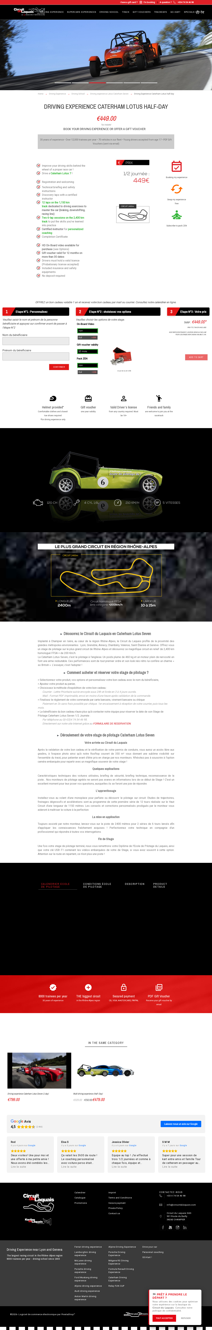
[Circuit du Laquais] (29, 12)
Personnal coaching (153, 1252)
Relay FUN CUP (116, 1286)
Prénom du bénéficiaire (16, 350)
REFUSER (186, 1318)
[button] (63, 83)
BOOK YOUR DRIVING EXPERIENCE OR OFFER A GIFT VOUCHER (104, 129)
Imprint (112, 1192)
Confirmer (59, 367)
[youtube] (170, 1227)
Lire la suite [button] (18, 1166)
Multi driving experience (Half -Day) (88, 1093)
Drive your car (149, 1247)
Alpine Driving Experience (122, 1247)
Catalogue (80, 1197)
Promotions (81, 1203)
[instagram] (178, 1227)
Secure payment (117, 1203)
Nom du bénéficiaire (14, 335)
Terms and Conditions (120, 1197)
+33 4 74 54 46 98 (176, 1195)
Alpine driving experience (88, 1286)
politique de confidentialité (167, 1310)
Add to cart (196, 357)
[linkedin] (185, 1227)
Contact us (114, 1213)
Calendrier (80, 1192)
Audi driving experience (87, 1291)
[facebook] (163, 1227)
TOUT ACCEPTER (164, 1318)
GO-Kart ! (147, 1257)
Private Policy (115, 1208)
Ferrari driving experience (88, 1247)
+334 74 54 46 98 (186, 2)
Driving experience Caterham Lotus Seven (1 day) (28, 1093)
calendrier (160, 302)
